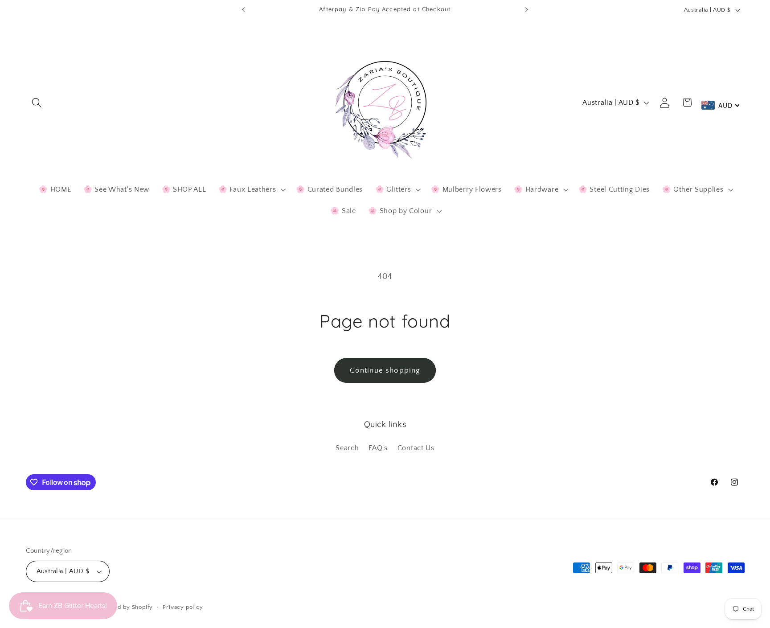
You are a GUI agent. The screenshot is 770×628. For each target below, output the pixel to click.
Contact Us (415, 448)
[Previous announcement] (243, 10)
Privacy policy (183, 607)
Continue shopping (385, 370)
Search (347, 448)
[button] (37, 102)
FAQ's (378, 448)
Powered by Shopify (124, 607)
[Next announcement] (527, 10)
